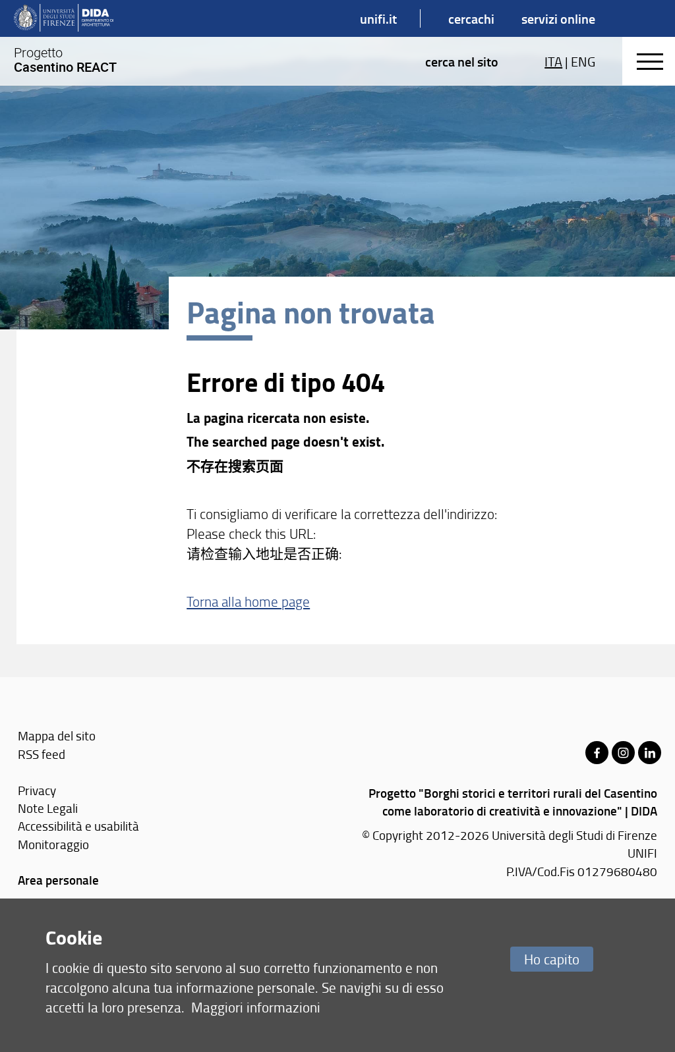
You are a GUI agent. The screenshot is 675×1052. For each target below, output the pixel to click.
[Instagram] (623, 752)
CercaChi (471, 18)
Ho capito (551, 958)
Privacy (37, 790)
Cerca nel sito (461, 61)
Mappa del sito (57, 735)
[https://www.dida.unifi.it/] (63, 18)
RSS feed (41, 754)
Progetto (65, 59)
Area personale (58, 880)
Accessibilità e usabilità (78, 826)
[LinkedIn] (649, 752)
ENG (583, 61)
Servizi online (558, 18)
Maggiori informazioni (255, 1006)
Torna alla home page (248, 601)
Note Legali (48, 808)
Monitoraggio (53, 844)
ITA (553, 61)
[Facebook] (596, 752)
